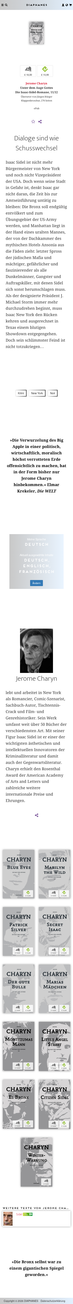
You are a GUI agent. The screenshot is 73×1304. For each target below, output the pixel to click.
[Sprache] (67, 5)
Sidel (19, 1214)
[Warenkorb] (70, 5)
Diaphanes (36, 4)
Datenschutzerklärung (53, 1301)
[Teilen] (40, 122)
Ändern (36, 583)
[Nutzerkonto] (63, 5)
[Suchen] (6, 5)
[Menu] (2, 5)
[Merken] (33, 122)
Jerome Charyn (36, 83)
